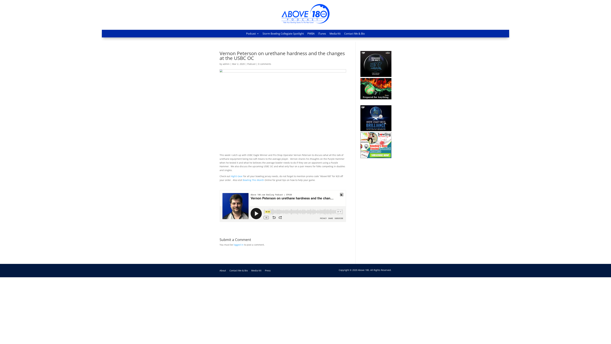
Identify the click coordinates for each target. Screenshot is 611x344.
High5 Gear (237, 176)
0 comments (264, 63)
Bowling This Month (253, 180)
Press (268, 270)
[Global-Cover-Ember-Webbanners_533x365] (375, 98)
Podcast (251, 33)
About (223, 270)
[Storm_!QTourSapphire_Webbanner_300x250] (375, 130)
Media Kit (335, 33)
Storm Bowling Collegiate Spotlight (283, 33)
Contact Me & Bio (354, 33)
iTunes (322, 33)
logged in (238, 244)
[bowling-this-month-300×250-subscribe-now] (375, 157)
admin (226, 63)
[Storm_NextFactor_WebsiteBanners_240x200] (375, 76)
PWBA (311, 33)
